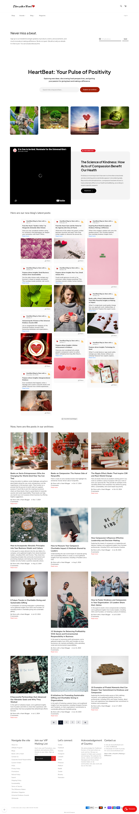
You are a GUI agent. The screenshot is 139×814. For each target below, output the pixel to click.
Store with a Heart (21, 808)
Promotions (15, 771)
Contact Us (15, 757)
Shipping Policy (16, 780)
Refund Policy (15, 775)
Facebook (61, 748)
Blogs (13, 751)
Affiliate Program (16, 748)
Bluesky (60, 775)
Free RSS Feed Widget (70, 419)
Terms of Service (16, 786)
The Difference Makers (18, 789)
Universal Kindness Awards (20, 795)
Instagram (61, 754)
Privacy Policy (15, 769)
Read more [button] (25, 236)
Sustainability (15, 783)
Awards (22, 16)
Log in (126, 15)
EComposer (72, 812)
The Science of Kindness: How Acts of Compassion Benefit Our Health (103, 166)
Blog (32, 16)
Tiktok (60, 760)
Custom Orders (16, 763)
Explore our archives (90, 90)
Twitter (60, 745)
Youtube (60, 751)
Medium (60, 766)
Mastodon (61, 777)
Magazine (42, 16)
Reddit (60, 769)
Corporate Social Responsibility (21, 760)
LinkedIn (60, 757)
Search (13, 777)
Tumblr (60, 771)
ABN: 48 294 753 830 (32, 808)
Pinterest (61, 763)
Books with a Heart (17, 754)
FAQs (13, 766)
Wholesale (14, 798)
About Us (14, 745)
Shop (13, 16)
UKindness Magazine (18, 792)
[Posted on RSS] (49, 222)
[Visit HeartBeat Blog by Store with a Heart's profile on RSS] (24, 222)
